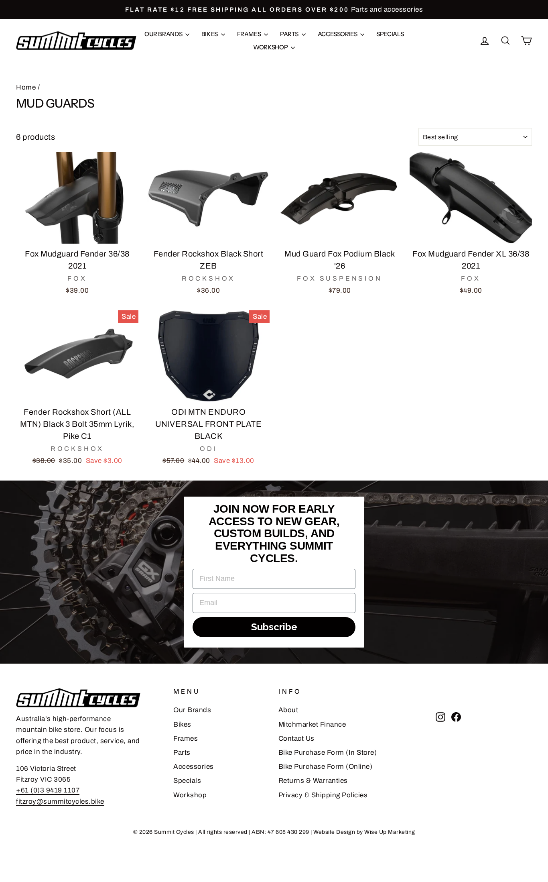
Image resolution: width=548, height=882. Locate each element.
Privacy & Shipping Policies (323, 795)
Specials (390, 34)
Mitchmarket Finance (312, 724)
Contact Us (296, 738)
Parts (290, 34)
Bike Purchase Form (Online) (325, 766)
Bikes (210, 34)
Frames (249, 34)
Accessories (338, 34)
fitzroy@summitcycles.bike (60, 801)
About (288, 710)
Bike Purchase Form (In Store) (327, 752)
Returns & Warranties (313, 780)
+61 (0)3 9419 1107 (47, 790)
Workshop (271, 47)
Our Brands (163, 34)
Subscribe (274, 627)
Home (26, 87)
